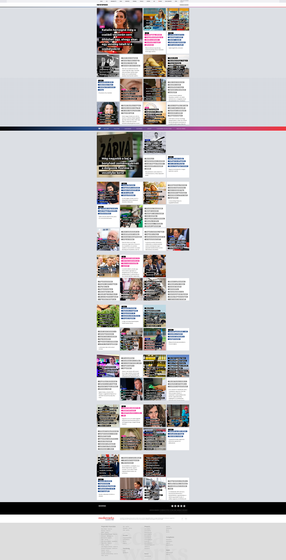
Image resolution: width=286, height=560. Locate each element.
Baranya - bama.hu (105, 530)
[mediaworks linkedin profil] (185, 518)
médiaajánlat (184, 510)
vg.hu (124, 550)
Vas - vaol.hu (126, 526)
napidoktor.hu (147, 537)
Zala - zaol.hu (126, 530)
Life (106, 1)
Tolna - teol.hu (104, 555)
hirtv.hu (124, 541)
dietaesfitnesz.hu (148, 543)
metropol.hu (169, 528)
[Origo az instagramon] (178, 506)
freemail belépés (184, 5)
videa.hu (168, 543)
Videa (121, 1)
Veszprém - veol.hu (127, 528)
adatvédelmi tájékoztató (154, 510)
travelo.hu (146, 541)
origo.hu (125, 543)
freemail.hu (168, 539)
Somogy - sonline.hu (106, 551)
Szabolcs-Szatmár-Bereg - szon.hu (109, 553)
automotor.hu (147, 530)
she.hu (167, 531)
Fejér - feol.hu (104, 539)
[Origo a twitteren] (175, 506)
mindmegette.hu (148, 539)
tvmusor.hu (147, 548)
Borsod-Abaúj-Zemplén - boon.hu (109, 534)
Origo (101, 1)
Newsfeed (127, 1)
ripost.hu (168, 526)
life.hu (167, 530)
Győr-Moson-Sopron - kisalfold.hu (109, 541)
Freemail (135, 1)
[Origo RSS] (184, 506)
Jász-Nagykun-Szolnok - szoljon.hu (109, 546)
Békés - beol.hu (105, 532)
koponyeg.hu (169, 541)
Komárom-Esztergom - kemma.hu (109, 548)
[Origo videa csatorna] (181, 506)
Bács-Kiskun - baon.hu (106, 529)
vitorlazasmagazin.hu (149, 544)
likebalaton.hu (147, 536)
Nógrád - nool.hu (105, 550)
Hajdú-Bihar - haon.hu (106, 543)
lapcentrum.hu (169, 544)
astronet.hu (147, 529)
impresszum (179, 510)
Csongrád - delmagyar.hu (107, 536)
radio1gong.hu (169, 552)
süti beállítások (173, 510)
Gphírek (148, 1)
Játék (176, 1)
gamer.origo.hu (148, 534)
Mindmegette (113, 1)
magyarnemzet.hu (127, 537)
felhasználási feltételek (164, 510)
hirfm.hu (168, 554)
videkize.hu (147, 546)
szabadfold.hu (126, 539)
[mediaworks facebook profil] (182, 518)
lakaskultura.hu (148, 532)
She (154, 1)
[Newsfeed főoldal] (102, 506)
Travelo (141, 1)
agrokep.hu (125, 552)
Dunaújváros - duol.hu (106, 537)
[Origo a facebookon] (172, 506)
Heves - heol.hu (105, 544)
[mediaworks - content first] (106, 518)
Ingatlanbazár (168, 1)
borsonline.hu (147, 556)
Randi (160, 1)
